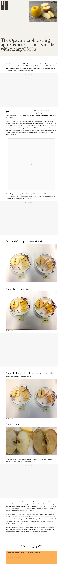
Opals (7, 110)
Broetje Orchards (34, 123)
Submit (53, 561)
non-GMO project (46, 115)
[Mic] (4, 5)
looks (24, 506)
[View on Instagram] (31, 164)
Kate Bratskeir (11, 59)
